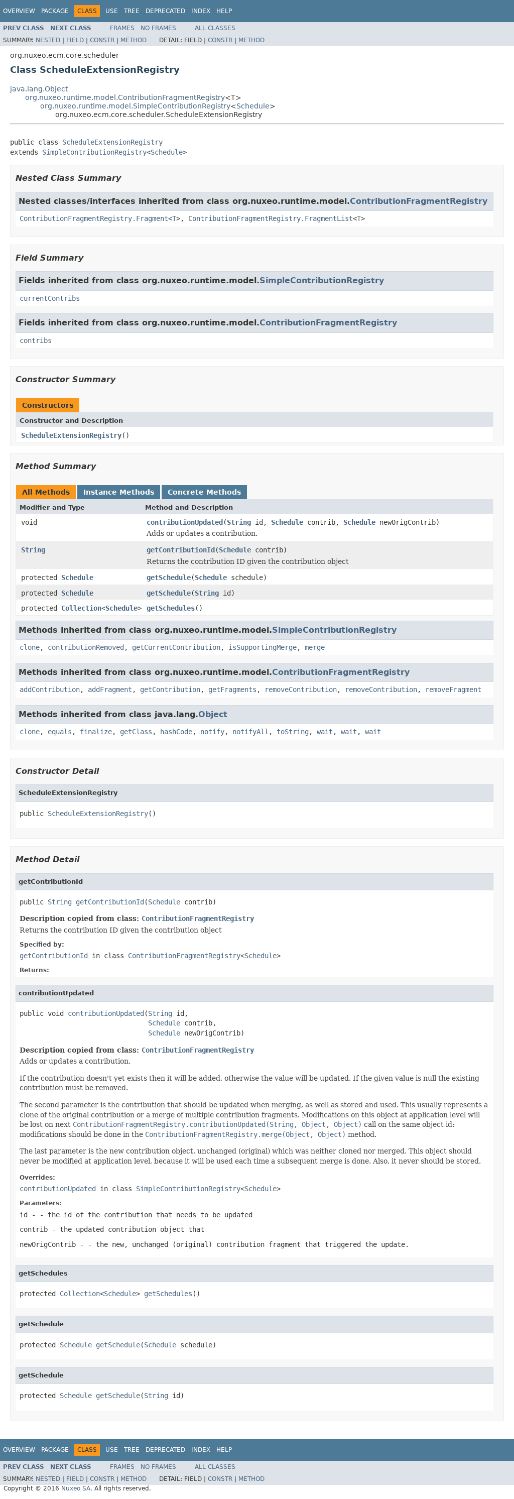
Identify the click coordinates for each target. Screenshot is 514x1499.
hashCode (176, 732)
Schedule (253, 106)
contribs (36, 340)
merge (315, 647)
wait (325, 732)
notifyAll (250, 732)
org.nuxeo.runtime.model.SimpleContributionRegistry (135, 106)
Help (224, 11)
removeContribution (301, 689)
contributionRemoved (86, 647)
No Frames (158, 28)
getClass (136, 732)
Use (111, 11)
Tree (132, 11)
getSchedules (171, 608)
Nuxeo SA (75, 1488)
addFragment (110, 689)
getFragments (232, 689)
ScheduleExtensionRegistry (112, 142)
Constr (102, 40)
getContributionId (181, 550)
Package (55, 11)
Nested (48, 40)
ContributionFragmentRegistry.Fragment (94, 218)
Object (212, 714)
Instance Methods (118, 492)
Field (75, 40)
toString (293, 732)
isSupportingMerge (262, 647)
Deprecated (165, 11)
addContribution (50, 689)
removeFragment (453, 689)
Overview (19, 11)
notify (212, 732)
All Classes (215, 28)
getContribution (170, 689)
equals (60, 732)
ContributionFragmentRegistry (418, 201)
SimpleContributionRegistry (94, 152)
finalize (96, 732)
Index (200, 11)
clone (30, 647)
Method (133, 40)
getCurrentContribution (176, 647)
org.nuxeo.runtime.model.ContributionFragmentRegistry (125, 97)
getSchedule (169, 577)
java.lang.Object (39, 89)
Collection (81, 608)
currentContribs (50, 298)
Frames (122, 28)
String (239, 522)
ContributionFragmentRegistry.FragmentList (270, 218)
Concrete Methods (204, 492)
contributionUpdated (185, 522)
